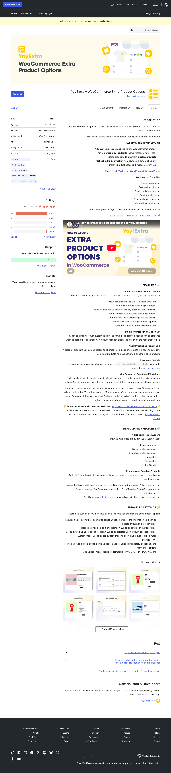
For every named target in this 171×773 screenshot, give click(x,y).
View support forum (46, 265)
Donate (64, 737)
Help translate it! (68, 21)
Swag (65, 741)
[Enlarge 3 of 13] (90, 570)
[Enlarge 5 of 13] (123, 599)
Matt (35, 733)
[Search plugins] (132, 30)
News (157, 733)
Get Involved (63, 728)
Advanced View (48, 189)
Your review (50, 236)
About (157, 728)
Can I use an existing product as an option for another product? (129, 671)
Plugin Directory (153, 13)
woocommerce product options (23, 181)
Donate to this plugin (45, 292)
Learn (96, 728)
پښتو (133, 756)
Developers (94, 737)
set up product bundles (103, 497)
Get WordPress (12, 4)
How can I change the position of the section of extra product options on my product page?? (136, 661)
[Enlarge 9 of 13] (90, 627)
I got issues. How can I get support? (142, 652)
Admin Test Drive (148, 215)
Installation (124, 108)
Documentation (116, 215)
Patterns (126, 741)
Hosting (156, 737)
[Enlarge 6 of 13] (90, 599)
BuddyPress (32, 741)
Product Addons (18, 165)
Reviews (140, 108)
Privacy (157, 741)
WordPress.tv (92, 741)
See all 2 (14, 153)
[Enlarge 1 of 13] (156, 570)
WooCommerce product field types (111, 295)
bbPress (33, 737)
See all (14, 236)
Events (66, 733)
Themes (126, 733)
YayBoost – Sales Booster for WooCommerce (134, 406)
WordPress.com (30, 728)
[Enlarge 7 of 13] (156, 627)
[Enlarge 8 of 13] (123, 627)
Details (154, 108)
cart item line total (151, 368)
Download (17, 94)
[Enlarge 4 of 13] (156, 599)
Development (106, 108)
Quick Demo (132, 215)
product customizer (19, 170)
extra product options (20, 159)
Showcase (125, 728)
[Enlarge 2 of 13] (123, 570)
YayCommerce (138, 96)
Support (14, 108)
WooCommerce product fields (24, 176)
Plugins (127, 737)
